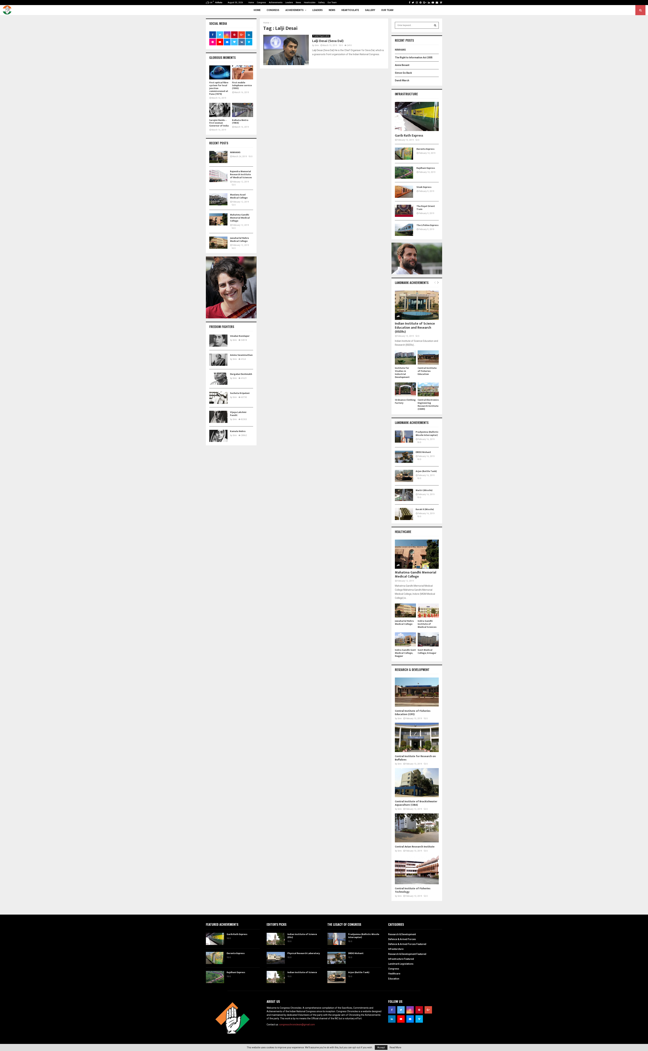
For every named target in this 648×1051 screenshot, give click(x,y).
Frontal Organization (321, 36)
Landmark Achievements (411, 282)
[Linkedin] (429, 2)
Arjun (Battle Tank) (426, 471)
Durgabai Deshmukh (241, 374)
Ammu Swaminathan (241, 355)
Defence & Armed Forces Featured (407, 944)
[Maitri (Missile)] (404, 495)
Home (251, 2)
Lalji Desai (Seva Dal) (328, 41)
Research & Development (402, 934)
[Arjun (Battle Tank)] (404, 476)
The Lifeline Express (427, 225)
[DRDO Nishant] (404, 457)
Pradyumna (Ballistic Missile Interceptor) (427, 433)
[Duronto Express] (404, 154)
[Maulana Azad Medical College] (218, 199)
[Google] (424, 2)
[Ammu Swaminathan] (218, 360)
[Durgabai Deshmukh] (218, 379)
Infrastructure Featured (401, 959)
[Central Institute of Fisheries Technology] (417, 869)
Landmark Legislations (400, 963)
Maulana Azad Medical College (239, 196)
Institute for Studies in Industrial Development (402, 372)
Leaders (289, 2)
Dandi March (402, 80)
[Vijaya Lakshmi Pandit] (218, 417)
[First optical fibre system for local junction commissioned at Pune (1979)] (219, 72)
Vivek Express (423, 187)
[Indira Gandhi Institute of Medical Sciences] (428, 610)
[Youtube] (433, 2)
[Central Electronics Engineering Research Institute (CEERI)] (428, 389)
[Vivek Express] (404, 192)
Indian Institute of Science (302, 972)
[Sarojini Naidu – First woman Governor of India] (219, 110)
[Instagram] (417, 2)
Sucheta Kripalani (240, 393)
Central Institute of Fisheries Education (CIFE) (412, 713)
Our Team (332, 2)
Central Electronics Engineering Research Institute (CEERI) (428, 404)
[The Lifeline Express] (404, 230)
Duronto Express (425, 149)
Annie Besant (402, 65)
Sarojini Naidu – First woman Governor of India (219, 123)
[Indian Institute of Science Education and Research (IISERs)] (417, 305)
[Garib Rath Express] (417, 116)
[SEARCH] (435, 25)
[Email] (437, 2)
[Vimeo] (441, 2)
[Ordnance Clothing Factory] (405, 389)
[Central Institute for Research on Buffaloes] (417, 737)
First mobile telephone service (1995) (242, 85)
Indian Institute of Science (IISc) (302, 935)
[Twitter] (413, 2)
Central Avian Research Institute (415, 846)
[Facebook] (409, 2)
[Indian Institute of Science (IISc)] (276, 939)
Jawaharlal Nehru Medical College (239, 239)
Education (393, 978)
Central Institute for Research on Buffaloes (415, 758)
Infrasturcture (395, 949)
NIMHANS (235, 152)
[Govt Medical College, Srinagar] (428, 639)
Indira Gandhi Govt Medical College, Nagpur (405, 653)
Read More (395, 1047)
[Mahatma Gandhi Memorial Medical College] (218, 219)
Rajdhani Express (425, 168)
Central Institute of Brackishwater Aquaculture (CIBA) (416, 803)
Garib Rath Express (409, 135)
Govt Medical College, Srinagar (427, 651)
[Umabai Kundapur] (218, 341)
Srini (317, 45)
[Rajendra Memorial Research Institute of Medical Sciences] (218, 176)
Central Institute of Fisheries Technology (412, 890)
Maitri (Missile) (424, 490)
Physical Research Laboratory (303, 953)
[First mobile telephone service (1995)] (242, 72)
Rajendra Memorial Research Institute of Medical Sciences (241, 174)
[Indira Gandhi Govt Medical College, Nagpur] (405, 639)
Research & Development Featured (407, 954)
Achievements (275, 2)
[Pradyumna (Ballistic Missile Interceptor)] (404, 436)
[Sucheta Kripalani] (218, 398)
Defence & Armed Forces (402, 939)
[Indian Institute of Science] (276, 977)
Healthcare (394, 973)
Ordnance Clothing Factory (405, 401)
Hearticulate (309, 2)
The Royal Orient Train (425, 207)
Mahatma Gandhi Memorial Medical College (240, 218)
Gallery (321, 2)
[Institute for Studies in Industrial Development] (405, 357)
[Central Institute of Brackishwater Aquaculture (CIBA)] (417, 782)
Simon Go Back (403, 72)
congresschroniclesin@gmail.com (297, 1024)
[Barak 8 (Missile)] (404, 514)
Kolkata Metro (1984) (240, 121)
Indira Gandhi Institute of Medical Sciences (427, 624)
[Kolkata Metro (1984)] (242, 110)
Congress (261, 2)
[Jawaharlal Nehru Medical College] (218, 243)
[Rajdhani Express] (404, 173)
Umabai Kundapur (240, 336)
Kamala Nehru (238, 431)
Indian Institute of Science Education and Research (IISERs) (415, 328)
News (298, 2)
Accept (381, 1047)
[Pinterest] (421, 2)
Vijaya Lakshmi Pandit (238, 413)
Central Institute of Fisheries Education (427, 371)
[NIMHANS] (218, 157)
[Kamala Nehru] (218, 436)
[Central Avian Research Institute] (417, 827)
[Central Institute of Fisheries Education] (428, 357)
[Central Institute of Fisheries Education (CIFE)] (417, 692)
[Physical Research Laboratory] (276, 958)
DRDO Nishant (423, 452)
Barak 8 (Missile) (425, 509)
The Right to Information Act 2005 (414, 57)
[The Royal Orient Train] (404, 211)
